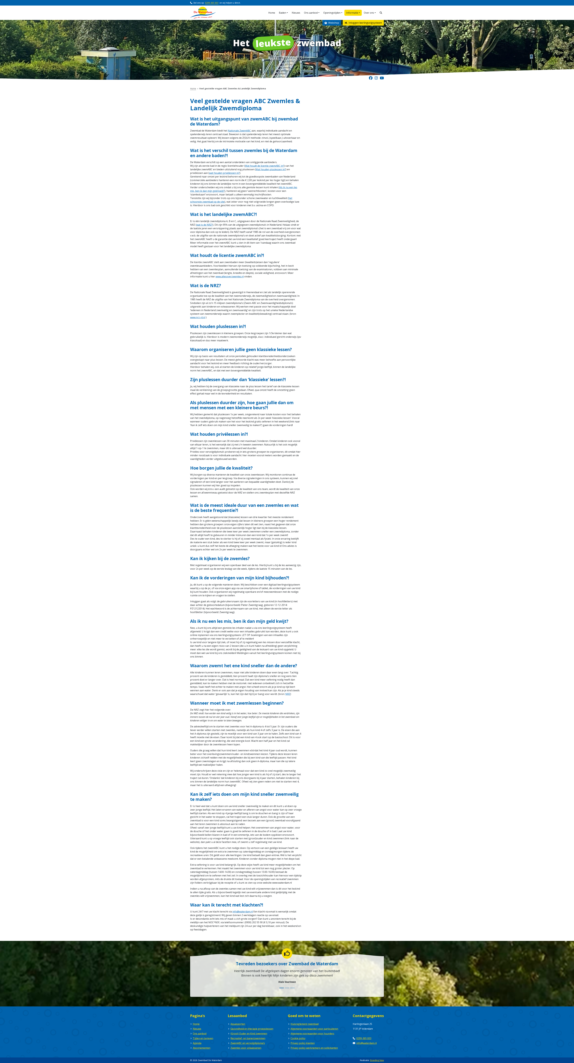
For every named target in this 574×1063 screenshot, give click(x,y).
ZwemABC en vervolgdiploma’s (247, 1043)
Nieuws (197, 1028)
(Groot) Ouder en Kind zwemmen (248, 1033)
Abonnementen (201, 1048)
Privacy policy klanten (303, 1043)
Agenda (197, 1043)
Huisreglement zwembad (305, 1024)
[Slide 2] (287, 988)
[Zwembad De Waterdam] (203, 13)
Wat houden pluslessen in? (271, 169)
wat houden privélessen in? (224, 173)
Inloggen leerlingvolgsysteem (365, 22)
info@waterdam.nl (242, 911)
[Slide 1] (281, 988)
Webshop (333, 22)
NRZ (287, 694)
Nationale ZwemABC (239, 130)
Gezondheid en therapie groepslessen (251, 1028)
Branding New (377, 1060)
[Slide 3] (292, 988)
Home (193, 88)
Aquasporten (237, 1024)
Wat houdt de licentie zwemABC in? (264, 165)
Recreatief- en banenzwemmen (247, 1038)
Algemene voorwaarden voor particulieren (314, 1028)
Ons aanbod (199, 1033)
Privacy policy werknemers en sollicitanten (314, 1048)
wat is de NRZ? (204, 224)
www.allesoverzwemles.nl (230, 276)
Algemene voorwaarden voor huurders (312, 1033)
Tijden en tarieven (203, 1038)
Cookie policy (298, 1038)
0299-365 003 (211, 2)
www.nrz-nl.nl (197, 317)
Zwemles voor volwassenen (245, 1048)
